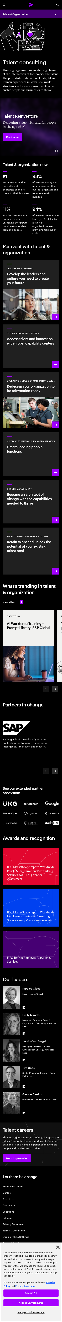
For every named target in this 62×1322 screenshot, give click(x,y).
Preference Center (13, 1186)
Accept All (31, 1293)
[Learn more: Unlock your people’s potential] (31, 551)
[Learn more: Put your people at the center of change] (31, 501)
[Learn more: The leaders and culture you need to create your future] (31, 290)
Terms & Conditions (14, 1230)
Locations (8, 1211)
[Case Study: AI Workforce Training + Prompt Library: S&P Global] (28, 646)
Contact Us (9, 1205)
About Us (8, 1199)
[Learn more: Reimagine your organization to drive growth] (31, 400)
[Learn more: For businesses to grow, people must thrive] (31, 454)
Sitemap (7, 1218)
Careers (7, 1192)
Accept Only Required (31, 1303)
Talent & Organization (15, 14)
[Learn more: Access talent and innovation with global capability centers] (31, 346)
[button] (12, 137)
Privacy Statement (13, 1224)
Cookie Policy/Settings (16, 1236)
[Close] (58, 1247)
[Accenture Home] (31, 5)
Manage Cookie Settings (31, 1312)
